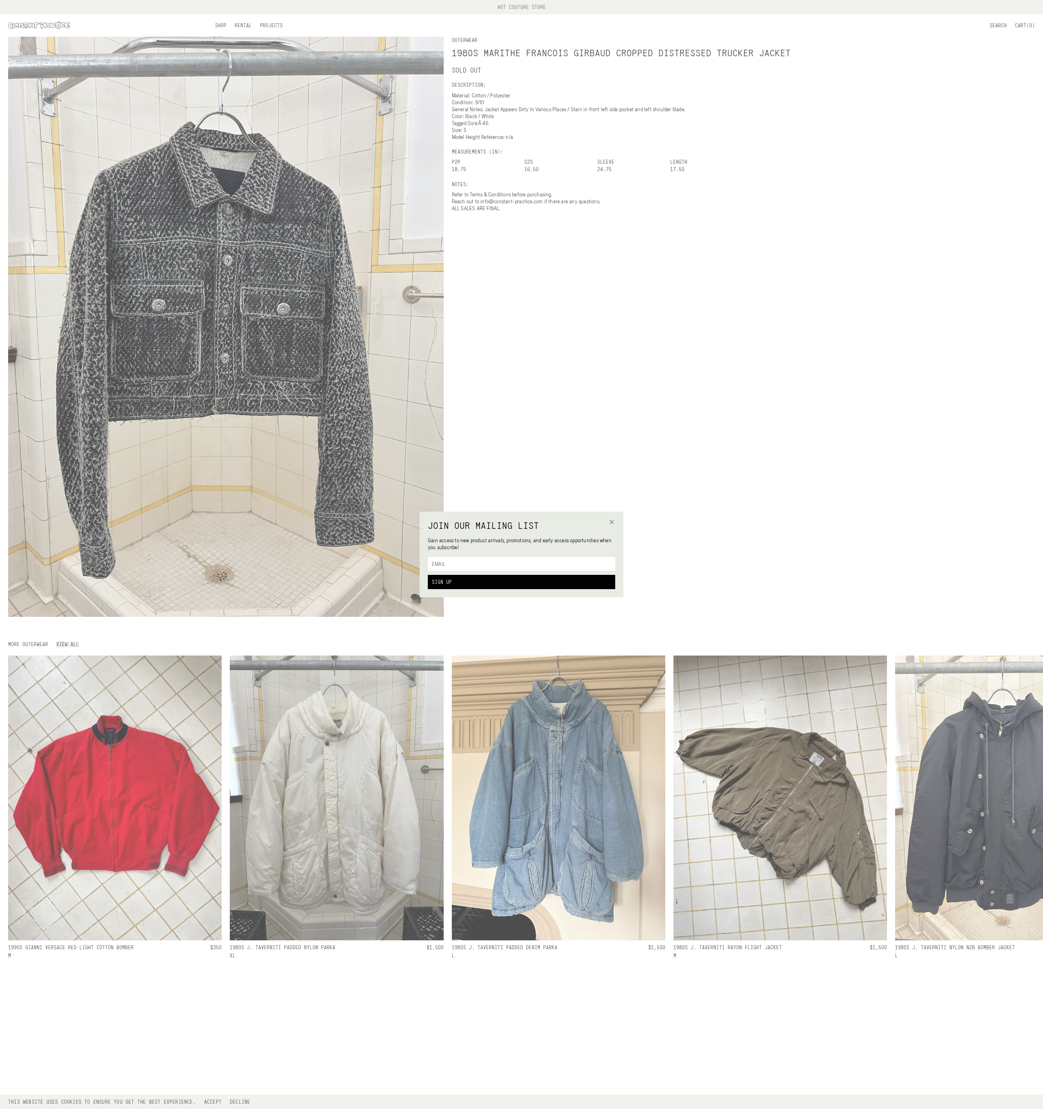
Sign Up (442, 582)
